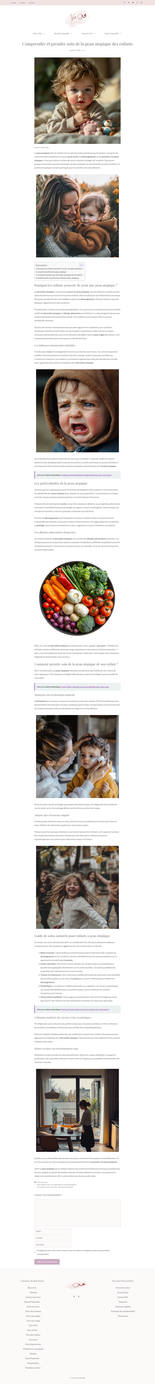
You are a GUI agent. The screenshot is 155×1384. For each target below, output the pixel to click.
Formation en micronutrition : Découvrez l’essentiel (55, 1187)
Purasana (33, 1339)
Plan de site (123, 1316)
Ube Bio (33, 1353)
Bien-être (37, 33)
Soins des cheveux (33, 1311)
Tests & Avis (86, 33)
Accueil (13, 2)
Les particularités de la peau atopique (51, 272)
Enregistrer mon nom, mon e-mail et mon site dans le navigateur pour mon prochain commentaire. (73, 1252)
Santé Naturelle (112, 33)
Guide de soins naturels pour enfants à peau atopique (58, 278)
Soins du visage (33, 1320)
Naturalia (123, 1302)
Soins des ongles (33, 1316)
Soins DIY (33, 1325)
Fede (83, 50)
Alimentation (33, 1363)
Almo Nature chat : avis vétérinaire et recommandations (56, 1185)
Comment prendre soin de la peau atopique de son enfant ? (60, 275)
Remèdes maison (33, 1367)
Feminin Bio (123, 1297)
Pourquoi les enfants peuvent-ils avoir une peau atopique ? (60, 268)
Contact (31, 2)
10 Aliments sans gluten (33, 1349)
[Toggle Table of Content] (80, 265)
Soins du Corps (42, 1182)
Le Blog (22, 2)
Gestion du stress (33, 1297)
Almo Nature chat (33, 1344)
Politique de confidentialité (123, 1311)
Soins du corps (33, 1306)
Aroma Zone (122, 1292)
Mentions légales (122, 1306)
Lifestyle (33, 1292)
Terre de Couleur (33, 1335)
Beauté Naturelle (61, 33)
